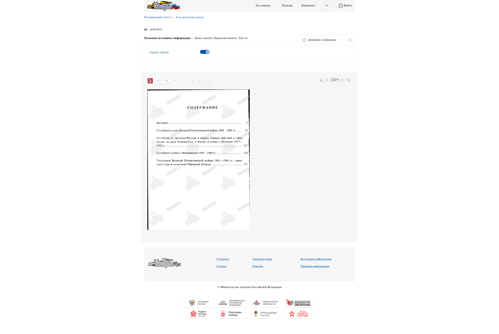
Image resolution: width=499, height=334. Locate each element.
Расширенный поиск (157, 17)
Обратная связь (262, 258)
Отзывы (221, 266)
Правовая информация (315, 266)
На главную (263, 5)
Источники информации (316, 258)
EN (326, 5)
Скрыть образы (159, 52)
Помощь (257, 266)
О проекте (222, 258)
